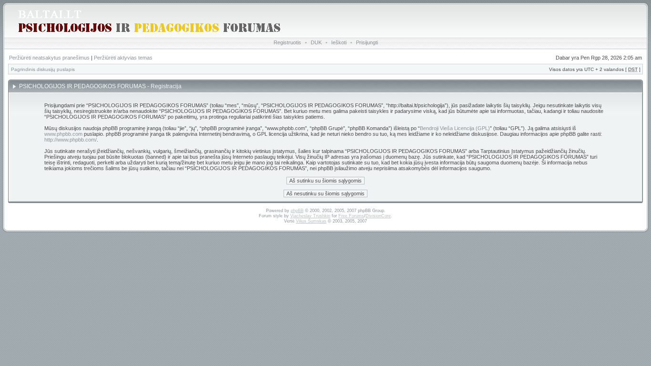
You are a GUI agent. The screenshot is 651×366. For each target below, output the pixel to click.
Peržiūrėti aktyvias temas (123, 58)
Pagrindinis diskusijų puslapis (43, 69)
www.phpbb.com (63, 134)
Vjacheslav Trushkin (310, 216)
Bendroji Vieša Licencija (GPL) (455, 128)
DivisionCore (378, 216)
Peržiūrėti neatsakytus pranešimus (49, 58)
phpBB (297, 210)
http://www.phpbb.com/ (70, 139)
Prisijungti (367, 42)
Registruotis (287, 42)
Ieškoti (338, 42)
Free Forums (351, 216)
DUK (316, 42)
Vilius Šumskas (311, 221)
